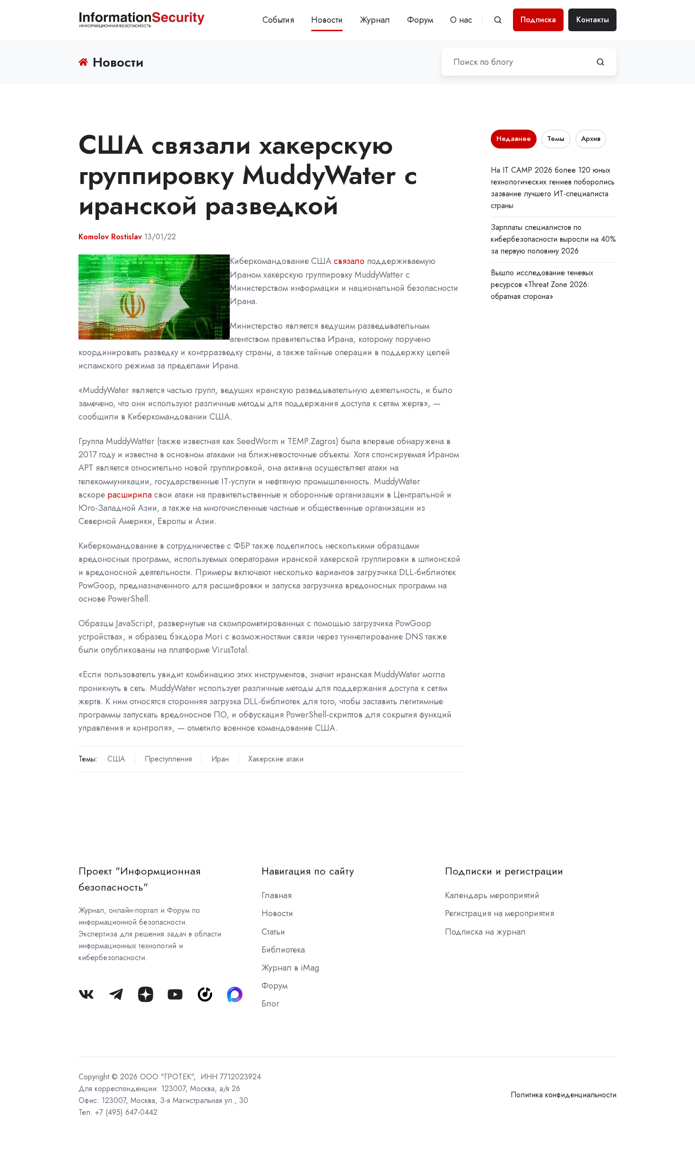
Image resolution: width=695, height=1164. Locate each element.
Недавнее (513, 138)
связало (349, 261)
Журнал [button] (375, 20)
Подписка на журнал (485, 932)
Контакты (592, 19)
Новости (327, 20)
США (116, 758)
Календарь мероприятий (492, 895)
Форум (420, 20)
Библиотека (283, 950)
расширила (129, 495)
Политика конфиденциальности (564, 1094)
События (278, 20)
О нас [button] (461, 20)
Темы (556, 138)
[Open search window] (498, 20)
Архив (590, 138)
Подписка (538, 19)
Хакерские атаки (276, 758)
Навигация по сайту (307, 871)
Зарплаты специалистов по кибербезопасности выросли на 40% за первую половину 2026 (553, 239)
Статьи (273, 932)
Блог (270, 1004)
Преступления (168, 758)
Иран (220, 758)
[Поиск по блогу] (600, 62)
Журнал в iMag (290, 968)
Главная (276, 895)
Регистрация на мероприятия (499, 913)
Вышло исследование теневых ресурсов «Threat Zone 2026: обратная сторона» (542, 284)
